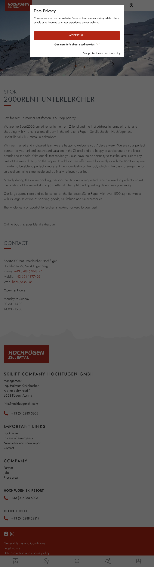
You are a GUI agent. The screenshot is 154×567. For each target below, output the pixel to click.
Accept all (77, 35)
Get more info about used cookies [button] (74, 44)
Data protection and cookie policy (101, 53)
